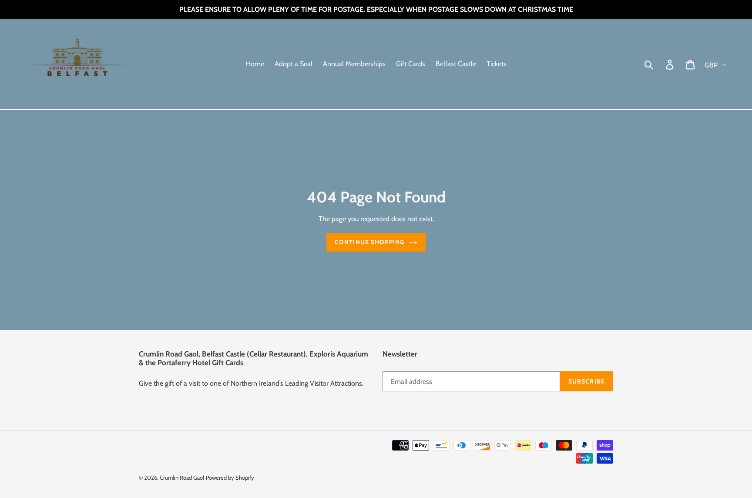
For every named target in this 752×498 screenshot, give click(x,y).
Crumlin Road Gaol (182, 477)
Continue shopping (369, 242)
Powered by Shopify (230, 477)
